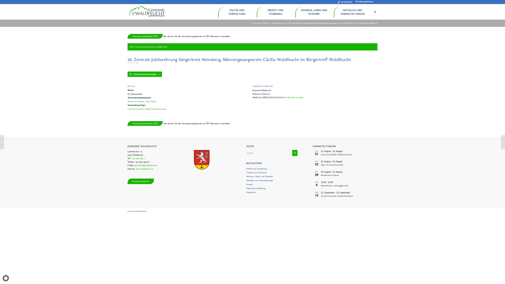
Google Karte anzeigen (294, 97)
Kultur (147, 101)
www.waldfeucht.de (144, 169)
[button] (6, 278)
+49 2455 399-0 (346, 2)
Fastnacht (140, 109)
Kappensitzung (152, 109)
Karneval (162, 109)
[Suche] (374, 12)
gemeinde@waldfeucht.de (146, 165)
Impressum (251, 192)
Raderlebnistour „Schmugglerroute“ (335, 186)
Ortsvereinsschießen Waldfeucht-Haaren (336, 155)
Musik (153, 101)
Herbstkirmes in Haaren (330, 175)
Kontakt (249, 184)
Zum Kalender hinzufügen (145, 74)
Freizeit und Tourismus (256, 172)
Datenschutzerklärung (256, 188)
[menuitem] (237, 11)
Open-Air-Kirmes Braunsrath (332, 165)
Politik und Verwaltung (256, 169)
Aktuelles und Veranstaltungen (259, 180)
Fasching (131, 109)
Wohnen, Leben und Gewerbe (259, 176)
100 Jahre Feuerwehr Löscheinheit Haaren (337, 196)
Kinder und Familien (136, 101)
